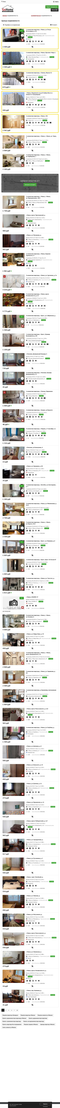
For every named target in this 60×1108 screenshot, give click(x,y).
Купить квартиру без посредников (12, 1024)
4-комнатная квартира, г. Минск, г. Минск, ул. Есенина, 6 (38, 616)
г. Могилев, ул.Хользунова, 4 (34, 447)
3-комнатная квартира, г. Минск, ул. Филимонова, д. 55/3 (41, 504)
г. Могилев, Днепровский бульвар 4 (36, 354)
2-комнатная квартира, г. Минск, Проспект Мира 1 (41, 52)
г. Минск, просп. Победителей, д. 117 (37, 821)
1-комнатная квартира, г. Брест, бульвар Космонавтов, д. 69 (38, 335)
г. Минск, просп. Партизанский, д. (35, 215)
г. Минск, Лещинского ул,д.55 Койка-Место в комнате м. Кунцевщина (39, 93)
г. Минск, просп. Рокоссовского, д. (36, 933)
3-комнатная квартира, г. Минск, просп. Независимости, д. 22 (37, 294)
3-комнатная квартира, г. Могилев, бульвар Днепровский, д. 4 (39, 373)
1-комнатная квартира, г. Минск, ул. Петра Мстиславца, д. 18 (38, 30)
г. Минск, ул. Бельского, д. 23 (34, 765)
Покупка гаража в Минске (31, 1024)
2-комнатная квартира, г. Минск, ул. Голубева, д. (40, 727)
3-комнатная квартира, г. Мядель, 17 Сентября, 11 (41, 429)
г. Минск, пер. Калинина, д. (33, 990)
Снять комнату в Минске (9, 1027)
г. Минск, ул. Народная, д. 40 (34, 466)
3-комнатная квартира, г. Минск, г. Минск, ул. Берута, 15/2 (38, 523)
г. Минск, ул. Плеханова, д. (33, 235)
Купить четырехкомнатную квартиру (33, 1021)
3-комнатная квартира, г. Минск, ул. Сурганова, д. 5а (41, 275)
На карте (30, 37)
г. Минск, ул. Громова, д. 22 (34, 783)
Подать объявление (52, 7)
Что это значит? (13, 1105)
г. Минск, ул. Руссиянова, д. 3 (34, 858)
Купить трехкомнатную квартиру (12, 1021)
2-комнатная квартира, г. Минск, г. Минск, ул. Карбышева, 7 (38, 155)
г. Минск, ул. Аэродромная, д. (34, 839)
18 (17, 1010)
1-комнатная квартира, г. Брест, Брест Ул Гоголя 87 (41, 559)
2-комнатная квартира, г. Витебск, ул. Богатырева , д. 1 (41, 485)
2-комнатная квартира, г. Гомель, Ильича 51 (39, 73)
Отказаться (45, 1106)
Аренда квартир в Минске (47, 1024)
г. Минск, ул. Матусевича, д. (34, 914)
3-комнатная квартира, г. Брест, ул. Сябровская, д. (41, 315)
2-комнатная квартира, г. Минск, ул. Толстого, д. (40, 578)
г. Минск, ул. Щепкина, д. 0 (33, 746)
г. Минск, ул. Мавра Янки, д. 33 (35, 634)
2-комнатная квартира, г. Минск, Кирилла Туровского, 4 (38, 254)
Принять (45, 1104)
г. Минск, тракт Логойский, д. (34, 877)
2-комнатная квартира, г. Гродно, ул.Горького (39, 410)
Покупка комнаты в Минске (45, 1015)
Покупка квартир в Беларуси (10, 1015)
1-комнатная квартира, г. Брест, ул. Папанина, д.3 (40, 541)
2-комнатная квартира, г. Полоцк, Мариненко (39, 391)
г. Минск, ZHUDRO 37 (32, 597)
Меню (53, 10)
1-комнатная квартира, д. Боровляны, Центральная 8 (41, 690)
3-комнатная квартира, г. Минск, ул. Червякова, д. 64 (40, 672)
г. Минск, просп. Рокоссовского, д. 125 (37, 709)
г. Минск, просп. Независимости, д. (36, 970)
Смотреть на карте (30, 184)
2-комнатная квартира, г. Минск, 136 (37, 116)
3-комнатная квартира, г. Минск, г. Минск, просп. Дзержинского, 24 (38, 653)
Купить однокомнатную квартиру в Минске (14, 1018)
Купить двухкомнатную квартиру (38, 1018)
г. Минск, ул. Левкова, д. (33, 896)
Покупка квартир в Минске (28, 1015)
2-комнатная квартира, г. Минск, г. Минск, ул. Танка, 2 (41, 137)
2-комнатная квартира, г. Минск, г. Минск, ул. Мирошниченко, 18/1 (38, 197)
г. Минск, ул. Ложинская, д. (33, 952)
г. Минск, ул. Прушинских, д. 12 (35, 802)
